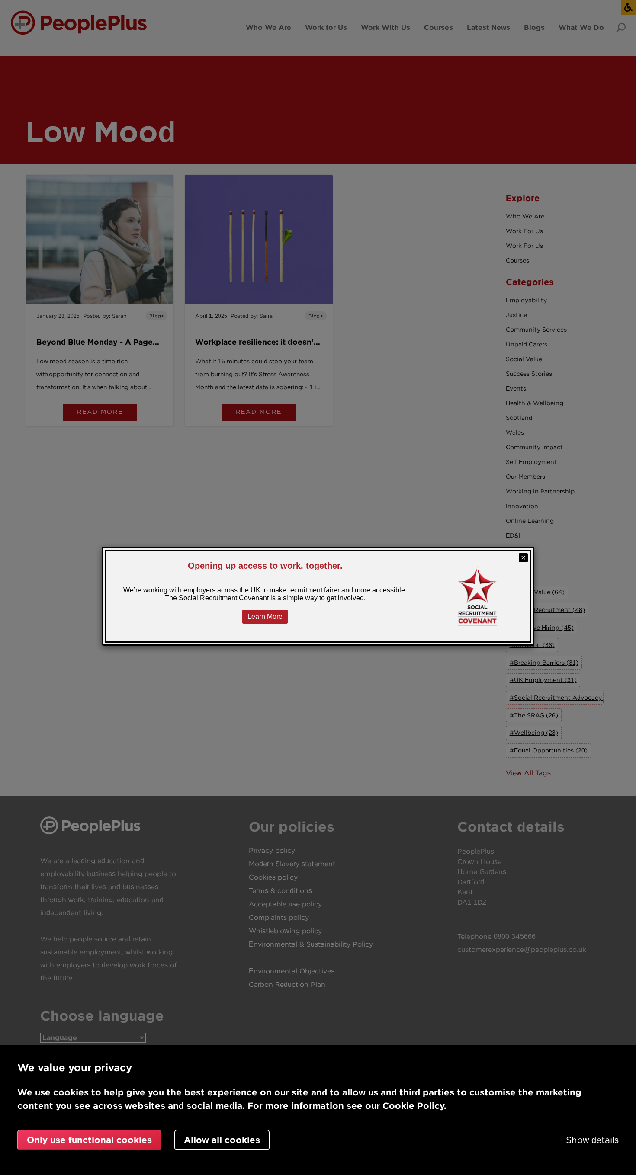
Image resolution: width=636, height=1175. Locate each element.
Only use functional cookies (89, 1139)
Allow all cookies (222, 1139)
